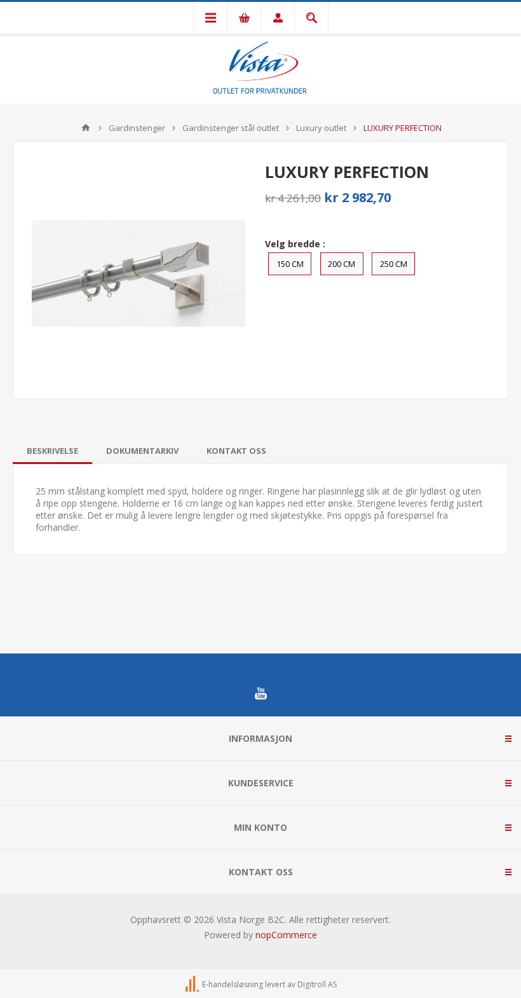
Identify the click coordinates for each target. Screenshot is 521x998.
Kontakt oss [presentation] (236, 450)
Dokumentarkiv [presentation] (142, 450)
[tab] (52, 450)
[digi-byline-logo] (193, 984)
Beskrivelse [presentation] (52, 450)
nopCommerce (286, 935)
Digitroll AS (317, 984)
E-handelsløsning (232, 984)
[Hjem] (85, 128)
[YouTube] (260, 693)
